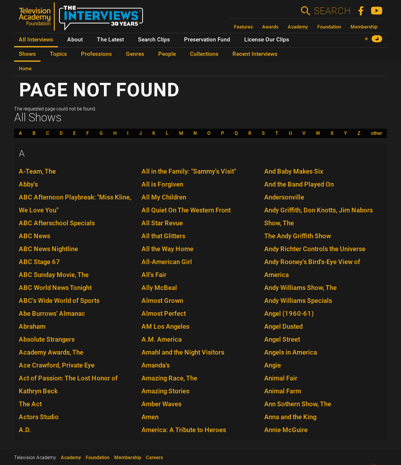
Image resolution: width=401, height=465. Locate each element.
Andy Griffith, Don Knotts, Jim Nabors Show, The (318, 217)
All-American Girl (166, 262)
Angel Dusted (283, 326)
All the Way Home (167, 249)
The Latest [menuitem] (110, 39)
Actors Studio (39, 417)
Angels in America (290, 352)
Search (332, 11)
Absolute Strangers (47, 339)
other (376, 133)
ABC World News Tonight (55, 287)
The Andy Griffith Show (297, 236)
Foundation (329, 27)
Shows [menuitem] (27, 54)
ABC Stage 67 (39, 262)
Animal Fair (280, 378)
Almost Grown (162, 300)
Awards (270, 27)
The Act (30, 404)
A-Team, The (37, 171)
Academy (298, 27)
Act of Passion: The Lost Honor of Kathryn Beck (68, 385)
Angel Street (282, 339)
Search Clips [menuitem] (154, 39)
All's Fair (153, 274)
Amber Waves (161, 404)
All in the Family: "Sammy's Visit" (188, 171)
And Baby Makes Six (293, 171)
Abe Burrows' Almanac (52, 313)
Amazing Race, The (169, 378)
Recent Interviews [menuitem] (254, 54)
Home (25, 68)
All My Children (163, 197)
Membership (364, 27)
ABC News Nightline (48, 249)
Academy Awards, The (51, 352)
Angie (272, 365)
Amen (150, 417)
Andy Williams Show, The (300, 287)
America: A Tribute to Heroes (183, 430)
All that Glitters (163, 236)
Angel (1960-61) (289, 313)
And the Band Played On (299, 184)
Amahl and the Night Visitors (182, 352)
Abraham (32, 326)
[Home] (83, 19)
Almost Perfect (163, 313)
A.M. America (161, 339)
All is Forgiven (162, 184)
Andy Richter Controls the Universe (314, 249)
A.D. (25, 430)
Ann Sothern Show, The (297, 404)
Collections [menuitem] (204, 54)
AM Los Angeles (165, 326)
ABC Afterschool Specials (57, 223)
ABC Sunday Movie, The (54, 274)
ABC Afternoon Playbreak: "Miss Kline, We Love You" (75, 204)
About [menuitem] (75, 39)
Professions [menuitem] (96, 54)
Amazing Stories (165, 391)
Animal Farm (282, 391)
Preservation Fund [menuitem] (207, 39)
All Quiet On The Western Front (186, 210)
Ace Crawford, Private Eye (57, 365)
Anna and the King (290, 417)
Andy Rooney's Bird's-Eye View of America (312, 268)
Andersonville (284, 197)
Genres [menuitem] (135, 54)
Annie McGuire (286, 430)
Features (243, 27)
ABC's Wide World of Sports (59, 300)
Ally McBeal (159, 287)
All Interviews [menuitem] (36, 39)
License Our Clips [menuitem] (266, 39)
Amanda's (155, 365)
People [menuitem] (167, 54)
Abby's (28, 184)
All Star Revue (162, 223)
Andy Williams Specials (298, 300)
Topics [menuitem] (58, 54)
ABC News (34, 236)
